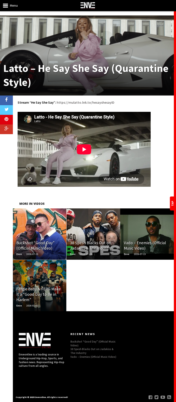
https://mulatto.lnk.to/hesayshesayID (85, 102)
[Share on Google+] (6, 129)
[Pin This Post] (6, 119)
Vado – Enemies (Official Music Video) (93, 356)
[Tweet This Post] (6, 110)
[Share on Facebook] (6, 100)
